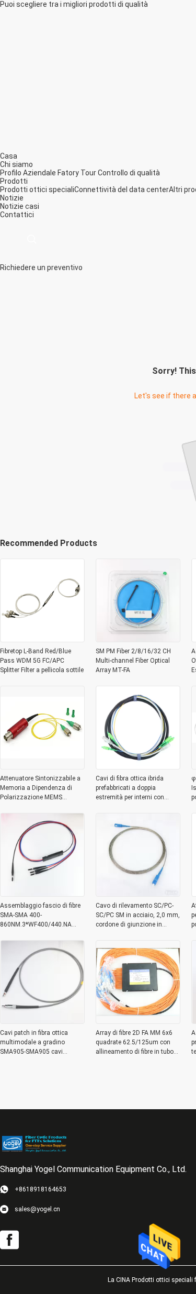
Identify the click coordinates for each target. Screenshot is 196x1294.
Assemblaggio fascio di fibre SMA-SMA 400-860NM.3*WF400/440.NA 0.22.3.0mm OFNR (40, 915)
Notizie (12, 206)
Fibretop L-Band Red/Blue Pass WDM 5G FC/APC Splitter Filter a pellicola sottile (42, 661)
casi (32, 206)
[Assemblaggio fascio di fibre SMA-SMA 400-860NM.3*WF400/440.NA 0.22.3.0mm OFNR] (42, 893)
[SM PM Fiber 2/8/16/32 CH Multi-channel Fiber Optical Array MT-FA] (138, 639)
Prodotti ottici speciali (37, 189)
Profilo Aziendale (28, 173)
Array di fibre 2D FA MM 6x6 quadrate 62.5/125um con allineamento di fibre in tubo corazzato (135, 1042)
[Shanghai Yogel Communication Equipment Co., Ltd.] (34, 1143)
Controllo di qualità (129, 173)
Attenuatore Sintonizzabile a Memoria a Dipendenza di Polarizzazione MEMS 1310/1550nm (40, 788)
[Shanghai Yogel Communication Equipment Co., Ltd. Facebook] (9, 1240)
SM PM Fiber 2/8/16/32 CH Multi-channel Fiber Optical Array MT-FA (133, 661)
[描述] (31, 239)
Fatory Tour (76, 173)
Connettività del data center (121, 189)
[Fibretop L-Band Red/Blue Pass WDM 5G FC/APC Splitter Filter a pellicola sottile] (42, 639)
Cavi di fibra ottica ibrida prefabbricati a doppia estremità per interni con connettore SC (130, 788)
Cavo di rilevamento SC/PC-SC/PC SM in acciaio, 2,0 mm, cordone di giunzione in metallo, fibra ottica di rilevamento (138, 915)
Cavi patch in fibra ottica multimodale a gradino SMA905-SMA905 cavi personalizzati (34, 1042)
